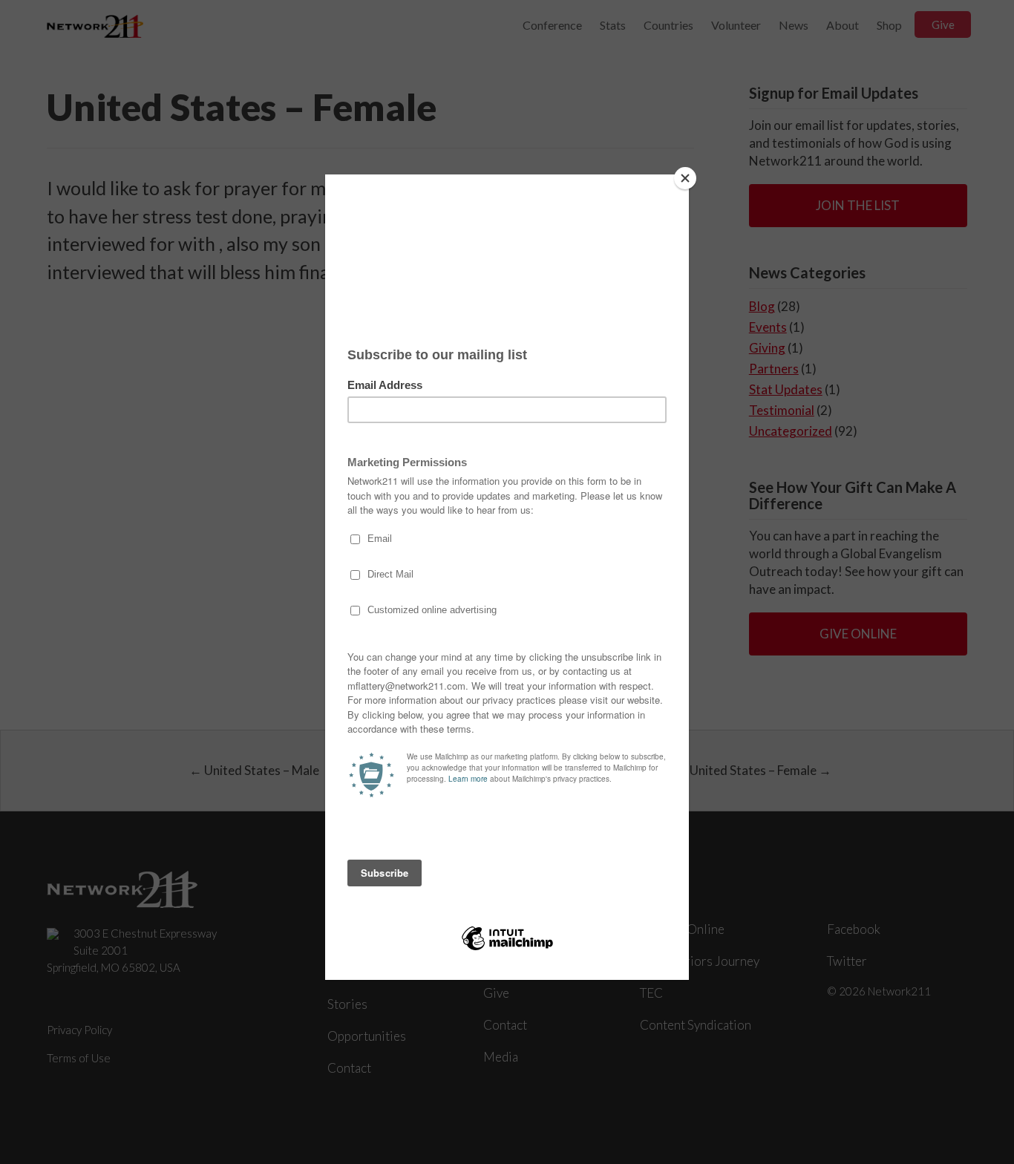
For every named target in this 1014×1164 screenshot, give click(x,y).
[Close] (685, 178)
